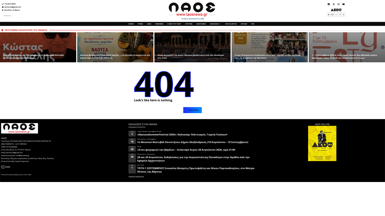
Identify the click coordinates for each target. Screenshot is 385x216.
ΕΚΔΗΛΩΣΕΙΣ (214, 24)
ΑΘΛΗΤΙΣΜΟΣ (201, 24)
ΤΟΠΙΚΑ (140, 24)
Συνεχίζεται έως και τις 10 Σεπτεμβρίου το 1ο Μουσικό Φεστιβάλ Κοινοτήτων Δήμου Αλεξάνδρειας (33, 56)
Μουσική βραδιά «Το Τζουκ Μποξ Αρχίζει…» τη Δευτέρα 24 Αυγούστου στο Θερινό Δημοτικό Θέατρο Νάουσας (115, 56)
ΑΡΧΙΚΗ (131, 24)
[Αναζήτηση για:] (11, 15)
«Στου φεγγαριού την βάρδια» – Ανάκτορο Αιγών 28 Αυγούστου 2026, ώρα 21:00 (186, 149)
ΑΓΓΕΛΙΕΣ (244, 24)
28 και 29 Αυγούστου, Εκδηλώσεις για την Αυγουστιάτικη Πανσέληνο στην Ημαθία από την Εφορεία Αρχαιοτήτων (193, 159)
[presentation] (2, 47)
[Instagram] (338, 4)
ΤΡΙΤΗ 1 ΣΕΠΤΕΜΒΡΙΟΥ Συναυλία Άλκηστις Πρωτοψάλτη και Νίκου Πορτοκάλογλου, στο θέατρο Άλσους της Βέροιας (195, 169)
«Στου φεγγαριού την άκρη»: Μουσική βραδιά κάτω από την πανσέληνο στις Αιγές (190, 56)
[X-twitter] (333, 4)
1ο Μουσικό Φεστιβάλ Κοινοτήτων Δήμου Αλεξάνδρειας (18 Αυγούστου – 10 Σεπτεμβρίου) (192, 142)
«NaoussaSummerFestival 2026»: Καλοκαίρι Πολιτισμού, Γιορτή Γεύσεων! (182, 134)
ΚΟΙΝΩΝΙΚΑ (159, 24)
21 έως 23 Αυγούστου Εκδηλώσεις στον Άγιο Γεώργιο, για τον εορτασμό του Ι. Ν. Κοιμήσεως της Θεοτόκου (268, 56)
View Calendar (136, 176)
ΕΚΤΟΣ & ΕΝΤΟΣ (231, 24)
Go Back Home (193, 110)
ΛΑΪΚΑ (149, 24)
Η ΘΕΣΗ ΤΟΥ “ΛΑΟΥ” (174, 24)
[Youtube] (343, 4)
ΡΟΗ (252, 24)
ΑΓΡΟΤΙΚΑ (188, 24)
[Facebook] (329, 4)
